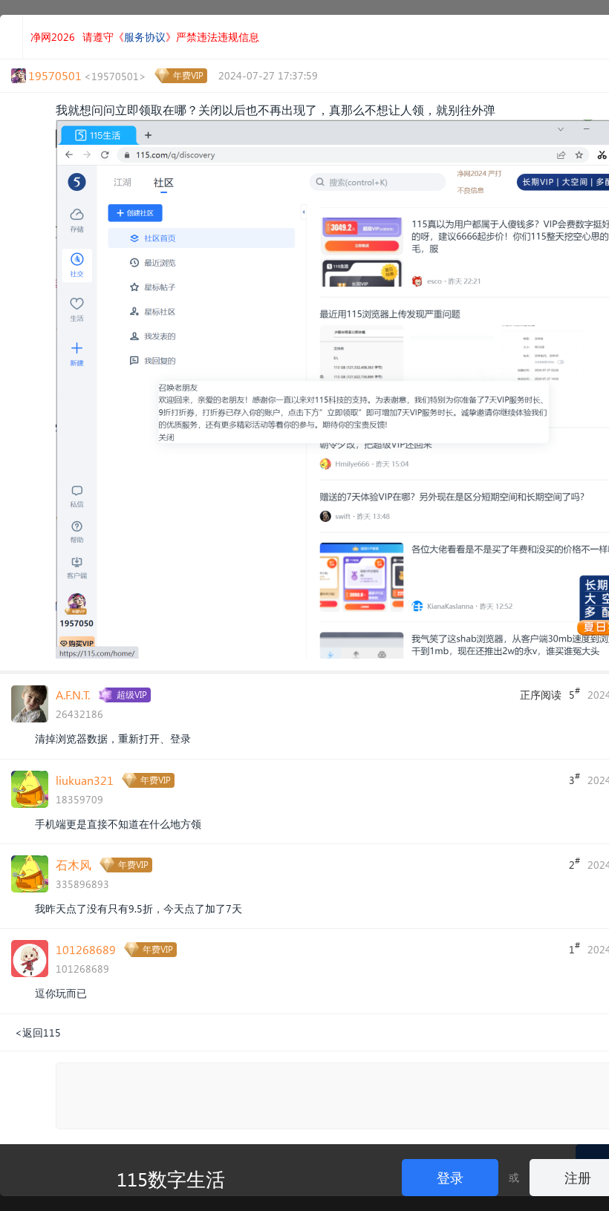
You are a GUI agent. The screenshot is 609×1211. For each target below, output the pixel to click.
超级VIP (132, 694)
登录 (450, 1177)
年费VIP (188, 75)
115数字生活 (171, 1178)
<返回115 (38, 1032)
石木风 (73, 864)
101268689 (86, 949)
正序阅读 (540, 695)
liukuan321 (85, 780)
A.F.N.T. (73, 694)
